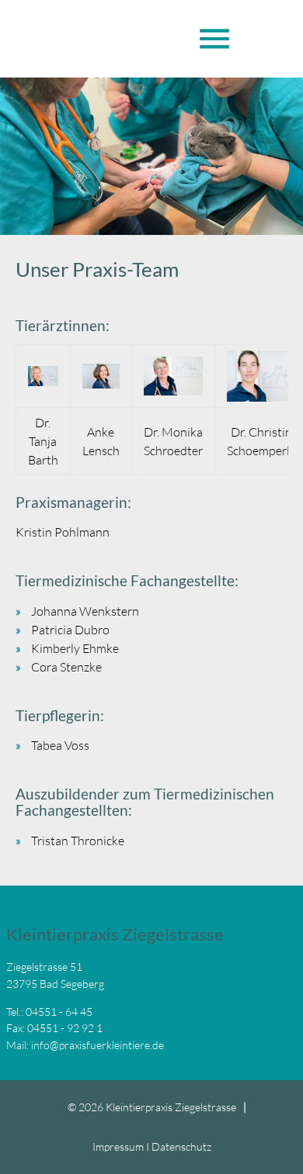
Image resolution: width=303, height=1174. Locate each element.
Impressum (118, 1146)
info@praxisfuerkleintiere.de (97, 1044)
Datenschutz (181, 1146)
